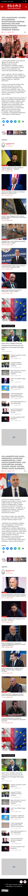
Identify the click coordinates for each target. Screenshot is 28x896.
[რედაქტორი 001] (3, 144)
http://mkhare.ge (9, 146)
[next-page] (5, 425)
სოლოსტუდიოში (18, 886)
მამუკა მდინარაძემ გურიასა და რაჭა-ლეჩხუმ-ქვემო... (18, 402)
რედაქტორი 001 (10, 144)
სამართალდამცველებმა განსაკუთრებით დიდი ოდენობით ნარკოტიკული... (17, 395)
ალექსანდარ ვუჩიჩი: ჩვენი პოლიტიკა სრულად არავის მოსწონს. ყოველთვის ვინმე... (13, 266)
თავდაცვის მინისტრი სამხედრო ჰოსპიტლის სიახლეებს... (16, 364)
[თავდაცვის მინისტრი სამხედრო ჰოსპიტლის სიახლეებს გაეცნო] (5, 364)
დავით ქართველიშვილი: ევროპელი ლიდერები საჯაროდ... (17, 410)
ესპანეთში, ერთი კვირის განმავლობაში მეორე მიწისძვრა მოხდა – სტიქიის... (13, 242)
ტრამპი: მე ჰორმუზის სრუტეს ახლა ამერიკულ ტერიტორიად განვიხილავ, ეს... (13, 192)
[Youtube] (25, 1)
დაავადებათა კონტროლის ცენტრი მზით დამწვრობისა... (18, 387)
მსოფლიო (4, 189)
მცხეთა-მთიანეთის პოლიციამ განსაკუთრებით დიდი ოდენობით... (18, 372)
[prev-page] (3, 425)
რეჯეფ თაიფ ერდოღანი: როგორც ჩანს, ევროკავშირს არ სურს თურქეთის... (12, 290)
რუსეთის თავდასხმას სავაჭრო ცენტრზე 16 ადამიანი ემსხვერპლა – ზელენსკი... (12, 168)
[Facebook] (23, 1)
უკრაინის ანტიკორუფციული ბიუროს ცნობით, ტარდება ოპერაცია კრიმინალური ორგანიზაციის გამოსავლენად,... (14, 217)
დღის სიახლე (5, 165)
